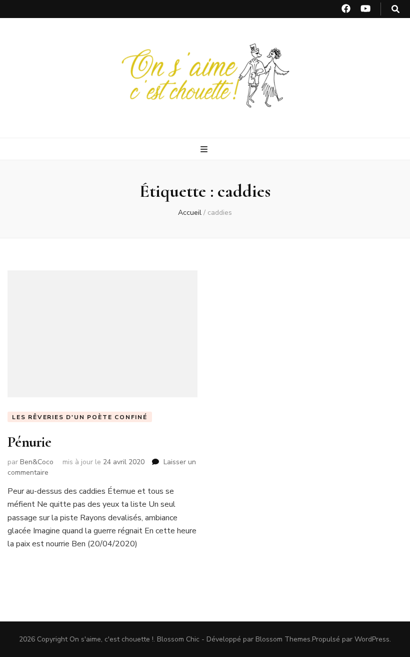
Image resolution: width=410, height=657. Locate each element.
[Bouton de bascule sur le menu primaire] (205, 149)
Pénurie (29, 442)
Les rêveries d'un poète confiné (80, 417)
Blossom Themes (283, 639)
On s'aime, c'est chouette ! (112, 639)
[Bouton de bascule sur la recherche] (396, 9)
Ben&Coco (37, 462)
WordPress (372, 639)
